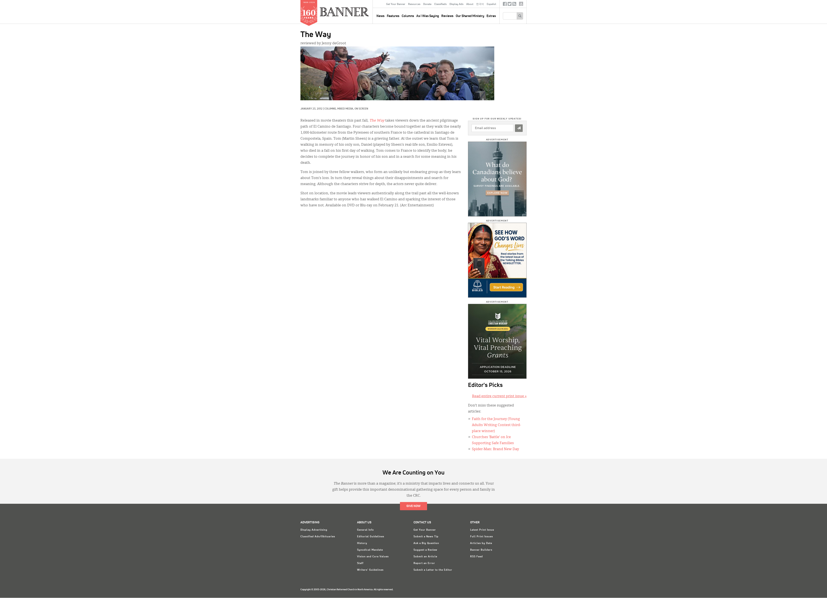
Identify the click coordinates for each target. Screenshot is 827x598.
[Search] (520, 15)
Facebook (505, 4)
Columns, (330, 109)
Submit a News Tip (426, 536)
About (469, 4)
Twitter (509, 4)
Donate (427, 4)
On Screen (361, 109)
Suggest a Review (425, 550)
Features (393, 16)
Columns (408, 16)
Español (491, 4)
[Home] (354, 11)
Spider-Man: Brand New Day (495, 449)
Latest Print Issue (482, 530)
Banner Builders (481, 550)
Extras (491, 16)
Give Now (413, 506)
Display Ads (456, 4)
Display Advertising (313, 530)
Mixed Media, (345, 109)
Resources (414, 4)
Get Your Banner (395, 4)
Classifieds (440, 4)
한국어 (480, 4)
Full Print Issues (481, 536)
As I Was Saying (427, 16)
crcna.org (521, 4)
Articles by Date (481, 543)
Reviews (447, 16)
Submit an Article (425, 556)
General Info (365, 530)
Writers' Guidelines (370, 570)
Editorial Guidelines (370, 536)
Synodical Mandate (370, 550)
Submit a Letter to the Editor (433, 570)
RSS (514, 4)
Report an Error (424, 563)
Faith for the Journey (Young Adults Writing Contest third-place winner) (496, 425)
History (362, 543)
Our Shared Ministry (470, 16)
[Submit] (519, 128)
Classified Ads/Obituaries (317, 536)
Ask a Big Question (426, 543)
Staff (360, 563)
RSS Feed (476, 556)
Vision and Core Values (373, 556)
